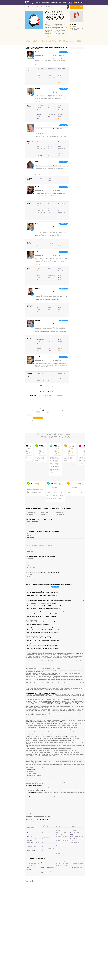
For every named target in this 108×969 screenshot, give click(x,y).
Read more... (47, 36)
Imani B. (37, 51)
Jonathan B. (38, 125)
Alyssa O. (37, 356)
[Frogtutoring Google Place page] (30, 881)
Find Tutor (38, 2)
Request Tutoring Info (76, 6)
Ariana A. (37, 88)
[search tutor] (68, 7)
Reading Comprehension (52, 68)
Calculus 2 (39, 73)
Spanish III (49, 75)
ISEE (48, 153)
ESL (37, 180)
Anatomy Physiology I (40, 105)
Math (49, 105)
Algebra (49, 109)
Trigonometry (39, 155)
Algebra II (49, 210)
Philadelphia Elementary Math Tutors (33, 861)
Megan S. (37, 223)
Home (26, 6)
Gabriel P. (37, 320)
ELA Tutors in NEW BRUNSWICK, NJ (76, 836)
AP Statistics (50, 214)
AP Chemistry (50, 116)
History (59, 210)
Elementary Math (35, 6)
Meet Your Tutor (60, 395)
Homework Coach (61, 109)
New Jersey (42, 6)
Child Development (61, 68)
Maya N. (37, 186)
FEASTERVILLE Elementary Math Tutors (62, 863)
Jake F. (37, 251)
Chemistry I (39, 114)
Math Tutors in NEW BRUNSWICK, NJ (33, 825)
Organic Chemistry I (40, 339)
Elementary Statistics (51, 77)
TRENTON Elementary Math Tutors (76, 861)
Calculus (38, 309)
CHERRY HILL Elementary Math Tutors (62, 861)
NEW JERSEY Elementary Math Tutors (33, 863)
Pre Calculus (50, 107)
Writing (49, 203)
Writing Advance (50, 82)
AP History (49, 212)
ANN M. (37, 161)
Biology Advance (40, 109)
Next (52, 386)
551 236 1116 (79, 2)
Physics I (49, 309)
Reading (49, 178)
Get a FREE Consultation (46, 395)
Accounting (39, 141)
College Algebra (40, 68)
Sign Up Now (55, 586)
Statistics (60, 150)
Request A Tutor (32, 395)
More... (59, 82)
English (38, 77)
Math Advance (39, 82)
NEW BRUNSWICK (48, 6)
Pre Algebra (60, 114)
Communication (40, 210)
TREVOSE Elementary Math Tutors (62, 865)
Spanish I (38, 275)
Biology (49, 118)
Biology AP (60, 105)
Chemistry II (39, 116)
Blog (60, 2)
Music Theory (39, 214)
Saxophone (60, 311)
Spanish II (49, 73)
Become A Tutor (45, 2)
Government (60, 208)
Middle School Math (51, 275)
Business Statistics (51, 146)
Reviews (64, 2)
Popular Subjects (31, 823)
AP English (60, 77)
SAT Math (60, 146)
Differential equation (61, 73)
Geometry (49, 150)
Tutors (29, 6)
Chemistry (39, 268)
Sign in (70, 2)
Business (38, 205)
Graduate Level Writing (41, 148)
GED (59, 107)
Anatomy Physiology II (41, 107)
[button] (78, 15)
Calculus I (49, 307)
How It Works (54, 2)
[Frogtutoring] (29, 2)
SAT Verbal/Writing (61, 148)
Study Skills (39, 217)
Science (49, 245)
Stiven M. (37, 288)
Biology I (38, 270)
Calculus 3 (39, 75)
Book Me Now (63, 52)
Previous (26, 440)
